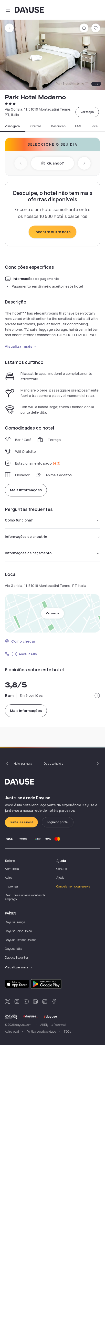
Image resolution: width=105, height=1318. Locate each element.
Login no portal (57, 822)
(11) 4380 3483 (24, 653)
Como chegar (23, 641)
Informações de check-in (26, 536)
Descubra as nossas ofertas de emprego (25, 897)
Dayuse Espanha (16, 957)
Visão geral (13, 126)
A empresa (12, 869)
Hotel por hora (23, 763)
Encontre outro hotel (52, 231)
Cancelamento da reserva (73, 886)
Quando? (55, 163)
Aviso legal (12, 1031)
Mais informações (26, 490)
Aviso (8, 877)
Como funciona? (19, 520)
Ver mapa (87, 112)
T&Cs (67, 1031)
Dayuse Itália (13, 949)
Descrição (58, 126)
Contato (61, 869)
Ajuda (60, 877)
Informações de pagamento (28, 553)
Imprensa (11, 886)
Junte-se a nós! (21, 822)
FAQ (78, 126)
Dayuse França (15, 922)
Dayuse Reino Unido (18, 931)
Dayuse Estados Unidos (20, 940)
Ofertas (35, 126)
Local (94, 126)
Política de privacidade (41, 1031)
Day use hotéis (53, 763)
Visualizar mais (18, 346)
